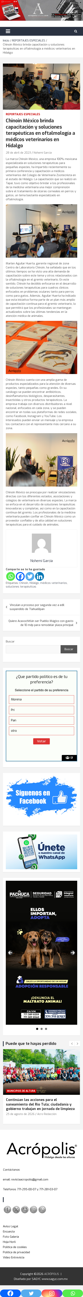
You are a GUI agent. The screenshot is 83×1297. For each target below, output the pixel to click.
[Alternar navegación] (8, 31)
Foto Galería (11, 1237)
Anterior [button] (10, 952)
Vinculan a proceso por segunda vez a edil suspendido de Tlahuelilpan (37, 607)
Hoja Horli (9, 1242)
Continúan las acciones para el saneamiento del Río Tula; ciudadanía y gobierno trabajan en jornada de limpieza (40, 1104)
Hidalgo (34, 583)
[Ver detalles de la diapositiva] (41, 953)
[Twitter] (29, 576)
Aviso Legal (10, 1226)
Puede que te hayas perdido (31, 1043)
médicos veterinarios (53, 583)
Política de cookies (15, 1247)
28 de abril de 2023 (18, 153)
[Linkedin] (39, 576)
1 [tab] (37, 1029)
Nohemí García (43, 153)
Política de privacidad (16, 1252)
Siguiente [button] (72, 952)
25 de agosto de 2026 (20, 1114)
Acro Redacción (47, 1114)
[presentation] (72, 1043)
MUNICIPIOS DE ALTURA (21, 1091)
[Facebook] (20, 576)
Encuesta (9, 1231)
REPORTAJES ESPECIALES (23, 114)
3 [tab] (46, 1029)
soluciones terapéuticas (21, 586)
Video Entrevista (13, 1257)
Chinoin (23, 583)
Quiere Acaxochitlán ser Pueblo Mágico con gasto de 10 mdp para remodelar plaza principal (40, 623)
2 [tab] (42, 1029)
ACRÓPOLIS (51, 1274)
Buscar (10, 641)
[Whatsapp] (10, 576)
